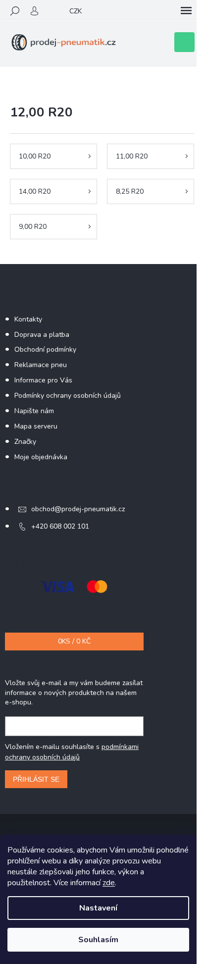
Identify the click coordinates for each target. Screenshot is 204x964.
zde (108, 882)
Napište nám (34, 411)
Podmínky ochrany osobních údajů (67, 395)
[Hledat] (15, 11)
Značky (25, 441)
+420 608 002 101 (60, 526)
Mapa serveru (35, 426)
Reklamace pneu (40, 365)
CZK (75, 11)
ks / (74, 641)
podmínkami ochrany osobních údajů (72, 751)
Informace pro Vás (43, 380)
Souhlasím (98, 939)
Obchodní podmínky (45, 349)
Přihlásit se (36, 779)
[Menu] (186, 10)
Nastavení (98, 908)
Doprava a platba (41, 334)
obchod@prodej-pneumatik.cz (78, 509)
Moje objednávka (40, 457)
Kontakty (28, 319)
